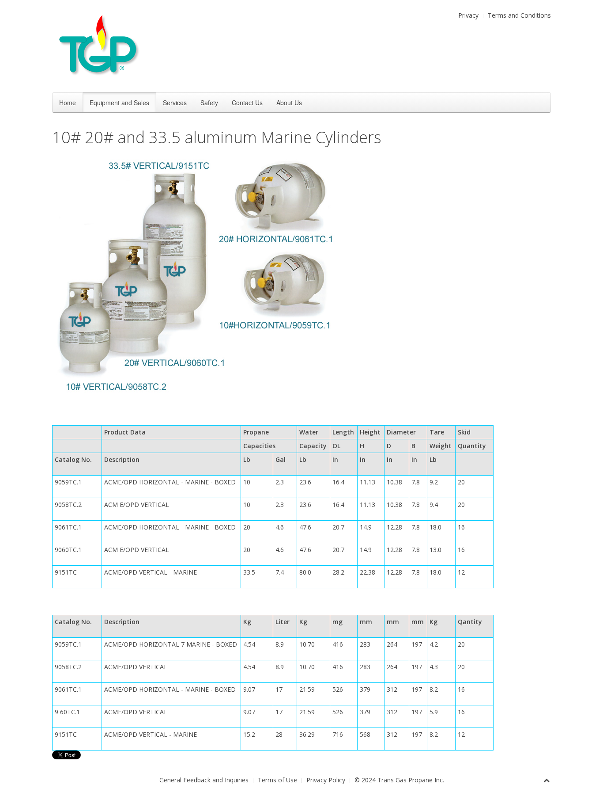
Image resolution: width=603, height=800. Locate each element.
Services (175, 102)
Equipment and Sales (119, 102)
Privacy (468, 15)
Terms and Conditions (519, 15)
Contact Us (247, 102)
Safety (209, 102)
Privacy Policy (325, 780)
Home (67, 102)
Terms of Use (277, 780)
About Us (289, 102)
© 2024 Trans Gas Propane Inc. (399, 780)
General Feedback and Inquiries (204, 780)
